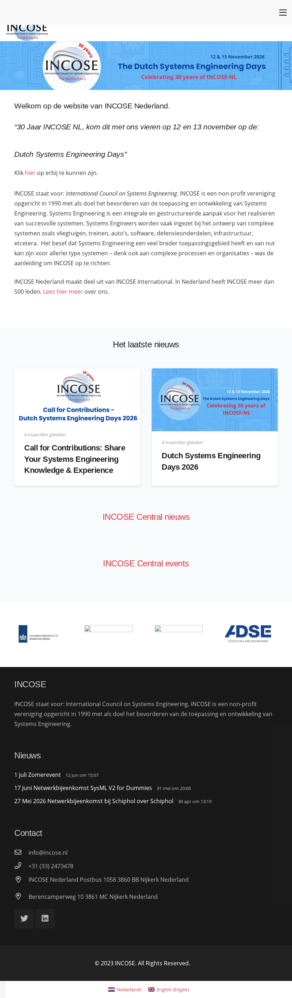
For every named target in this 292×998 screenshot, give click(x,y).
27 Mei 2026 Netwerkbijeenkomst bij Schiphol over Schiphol (93, 801)
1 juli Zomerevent (37, 775)
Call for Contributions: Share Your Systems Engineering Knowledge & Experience (74, 459)
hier (30, 173)
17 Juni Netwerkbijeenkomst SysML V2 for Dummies (83, 788)
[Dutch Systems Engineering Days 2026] (215, 373)
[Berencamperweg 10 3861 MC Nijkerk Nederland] (21, 897)
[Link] (27, 27)
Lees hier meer (63, 291)
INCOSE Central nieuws (146, 517)
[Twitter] (24, 918)
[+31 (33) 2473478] (21, 866)
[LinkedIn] (45, 918)
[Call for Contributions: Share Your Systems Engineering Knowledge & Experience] (77, 373)
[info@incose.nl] (21, 853)
